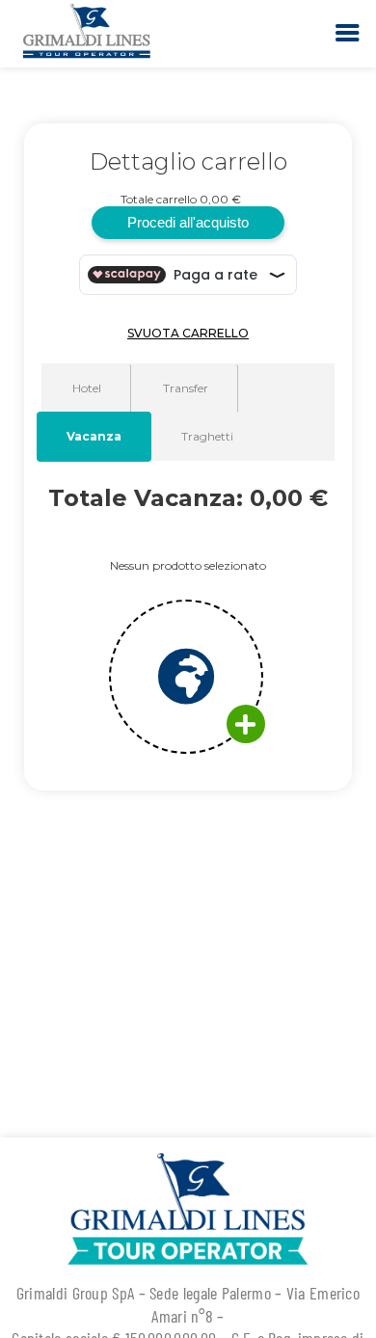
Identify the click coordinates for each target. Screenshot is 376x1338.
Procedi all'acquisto (188, 222)
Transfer (185, 388)
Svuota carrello (188, 333)
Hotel (86, 388)
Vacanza (94, 436)
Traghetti (207, 436)
